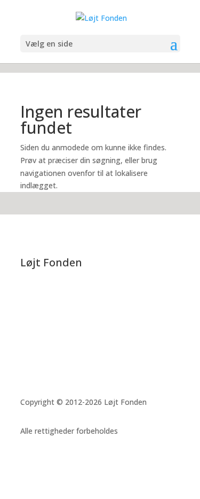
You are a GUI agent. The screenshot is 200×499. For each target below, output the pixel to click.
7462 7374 (51, 329)
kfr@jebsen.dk (62, 341)
